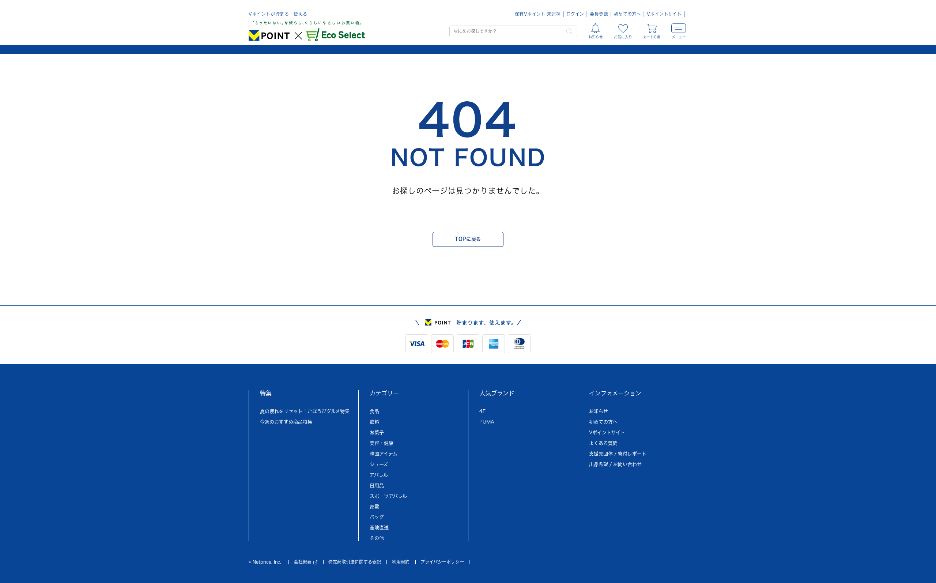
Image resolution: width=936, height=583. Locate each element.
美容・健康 (381, 443)
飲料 (374, 422)
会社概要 (303, 562)
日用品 (377, 485)
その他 (377, 538)
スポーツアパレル (388, 496)
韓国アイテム (383, 453)
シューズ (379, 464)
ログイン (575, 14)
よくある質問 (603, 443)
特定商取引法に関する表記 (354, 562)
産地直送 (379, 527)
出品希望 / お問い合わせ (615, 464)
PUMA (486, 422)
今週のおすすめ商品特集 (286, 422)
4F (482, 411)
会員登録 (599, 14)
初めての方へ (627, 14)
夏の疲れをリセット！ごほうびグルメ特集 (305, 411)
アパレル (379, 475)
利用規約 (401, 562)
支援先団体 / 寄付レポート (617, 453)
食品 (374, 411)
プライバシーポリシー (442, 562)
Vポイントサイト (664, 14)
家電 (374, 506)
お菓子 (377, 432)
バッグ (377, 517)
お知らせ (598, 411)
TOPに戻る (468, 239)
